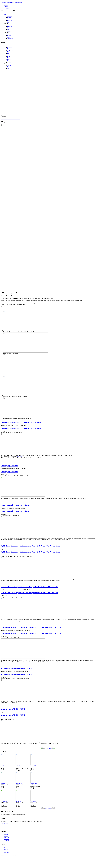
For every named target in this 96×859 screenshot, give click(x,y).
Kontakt (6, 5)
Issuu (5, 851)
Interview (9, 17)
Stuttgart (15, 2)
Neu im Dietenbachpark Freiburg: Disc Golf (16, 668)
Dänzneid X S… (4, 801)
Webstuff (9, 34)
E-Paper (6, 6)
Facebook (6, 847)
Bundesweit (19, 2)
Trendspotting (10, 38)
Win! (8, 37)
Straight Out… (19, 765)
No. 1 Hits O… (19, 801)
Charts (8, 29)
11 (49, 748)
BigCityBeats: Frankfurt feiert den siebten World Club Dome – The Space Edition (30, 546)
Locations (9, 26)
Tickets (8, 31)
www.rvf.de (19, 456)
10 (48, 748)
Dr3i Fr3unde (19, 783)
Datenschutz (6, 840)
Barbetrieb (3, 765)
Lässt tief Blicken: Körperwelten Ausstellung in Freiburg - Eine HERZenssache (29, 587)
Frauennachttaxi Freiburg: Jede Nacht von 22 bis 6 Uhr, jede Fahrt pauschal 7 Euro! (31, 627)
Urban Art (9, 35)
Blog (8, 22)
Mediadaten (6, 8)
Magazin (6, 14)
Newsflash (9, 16)
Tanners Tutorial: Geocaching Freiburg (15, 505)
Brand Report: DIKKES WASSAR (13, 709)
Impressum (6, 834)
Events (8, 25)
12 (50, 748)
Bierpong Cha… (34, 765)
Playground (6, 32)
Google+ (6, 849)
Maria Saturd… (33, 801)
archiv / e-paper (4, 823)
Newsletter (6, 839)
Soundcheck (10, 19)
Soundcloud (6, 852)
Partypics (9, 28)
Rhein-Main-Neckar (8, 2)
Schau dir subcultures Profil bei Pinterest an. (10, 119)
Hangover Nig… (34, 783)
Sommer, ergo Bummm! (9, 466)
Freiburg (2, 2)
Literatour (9, 20)
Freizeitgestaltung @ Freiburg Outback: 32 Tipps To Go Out (22, 422)
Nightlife (6, 23)
